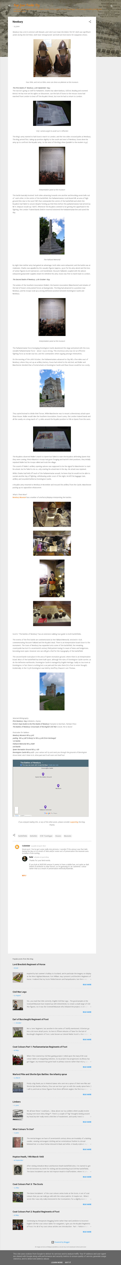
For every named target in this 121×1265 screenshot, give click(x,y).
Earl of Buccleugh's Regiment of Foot (31, 1019)
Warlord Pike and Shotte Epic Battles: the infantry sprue (40, 1074)
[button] (90, 22)
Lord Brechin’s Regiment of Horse (29, 964)
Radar (31, 857)
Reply (24, 875)
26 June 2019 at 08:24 (41, 857)
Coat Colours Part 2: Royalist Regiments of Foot (36, 1211)
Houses (58, 836)
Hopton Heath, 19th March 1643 (28, 1156)
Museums (67, 836)
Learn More (57, 1262)
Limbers (17, 1102)
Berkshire (33, 836)
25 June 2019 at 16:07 (38, 846)
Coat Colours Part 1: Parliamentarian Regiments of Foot (40, 1047)
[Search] (111, 6)
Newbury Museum (19, 497)
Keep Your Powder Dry (27, 5)
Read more (87, 985)
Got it (68, 1262)
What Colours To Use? (23, 1129)
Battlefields (22, 836)
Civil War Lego (20, 992)
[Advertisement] (105, 52)
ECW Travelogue (46, 836)
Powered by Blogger (62, 1242)
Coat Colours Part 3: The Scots (28, 1184)
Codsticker (26, 846)
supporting (74, 822)
